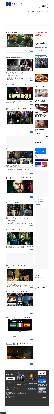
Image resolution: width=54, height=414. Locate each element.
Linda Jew (9, 50)
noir (7, 286)
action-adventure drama (11, 169)
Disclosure (36, 284)
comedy (16, 76)
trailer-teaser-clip (27, 50)
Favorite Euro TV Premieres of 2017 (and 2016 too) (18, 291)
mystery (15, 78)
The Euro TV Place (17, 3)
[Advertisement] (27, 19)
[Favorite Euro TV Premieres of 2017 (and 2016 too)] (20, 293)
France (44, 49)
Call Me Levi (18, 372)
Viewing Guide (38, 11)
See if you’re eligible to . (32, 383)
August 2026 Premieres (31, 11)
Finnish (19, 77)
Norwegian (12, 223)
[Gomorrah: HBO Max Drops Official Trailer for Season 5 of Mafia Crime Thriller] (20, 34)
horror (8, 78)
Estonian (8, 77)
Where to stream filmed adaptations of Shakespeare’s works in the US (32, 372)
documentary (25, 76)
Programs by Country (44, 11)
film (17, 77)
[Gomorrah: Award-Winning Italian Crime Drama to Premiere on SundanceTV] (20, 346)
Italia (45, 156)
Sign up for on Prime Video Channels (21, 384)
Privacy (36, 283)
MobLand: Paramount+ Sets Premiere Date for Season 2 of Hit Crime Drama (10, 393)
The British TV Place (11, 387)
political (21, 223)
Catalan (11, 285)
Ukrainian (8, 224)
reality (23, 78)
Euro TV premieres (11, 77)
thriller (24, 50)
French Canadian (24, 77)
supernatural (29, 78)
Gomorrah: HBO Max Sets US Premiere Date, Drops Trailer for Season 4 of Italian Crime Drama (18, 85)
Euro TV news (24, 196)
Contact (36, 280)
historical (30, 77)
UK (42, 50)
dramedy (10, 170)
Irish (31, 311)
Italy (38, 50)
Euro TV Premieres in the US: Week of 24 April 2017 (18, 317)
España (36, 156)
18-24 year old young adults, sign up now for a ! (43, 385)
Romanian (15, 286)
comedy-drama (24, 169)
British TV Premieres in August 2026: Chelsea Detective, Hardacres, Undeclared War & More (11, 390)
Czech (24, 221)
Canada (45, 155)
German (28, 77)
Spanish (27, 78)
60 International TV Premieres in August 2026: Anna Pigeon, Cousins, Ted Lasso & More (32, 391)
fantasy (15, 77)
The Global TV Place (32, 388)
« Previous (9, 367)
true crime (22, 130)
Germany (36, 50)
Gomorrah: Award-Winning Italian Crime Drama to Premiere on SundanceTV (18, 344)
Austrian (12, 76)
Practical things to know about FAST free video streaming (43, 394)
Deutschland (40, 156)
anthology (18, 169)
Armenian (18, 221)
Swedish (8, 79)
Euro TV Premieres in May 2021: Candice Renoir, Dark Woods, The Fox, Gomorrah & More (19, 109)
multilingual (12, 78)
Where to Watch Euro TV (38, 204)
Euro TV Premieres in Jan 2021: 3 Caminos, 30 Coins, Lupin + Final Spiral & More (18, 149)
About (36, 281)
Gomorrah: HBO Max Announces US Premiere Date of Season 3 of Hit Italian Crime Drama (19, 178)
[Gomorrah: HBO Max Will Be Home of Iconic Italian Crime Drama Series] (20, 232)
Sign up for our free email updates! (43, 7)
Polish (21, 78)
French (21, 77)
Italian (22, 50)
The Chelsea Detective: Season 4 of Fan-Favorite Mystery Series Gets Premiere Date (10, 396)
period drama (18, 78)
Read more (31, 51)
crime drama (19, 50)
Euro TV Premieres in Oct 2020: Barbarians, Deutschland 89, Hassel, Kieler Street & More (17, 201)
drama (28, 76)
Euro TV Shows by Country (39, 201)
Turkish (12, 79)
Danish (22, 76)
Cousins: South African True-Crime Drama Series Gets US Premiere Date (32, 395)
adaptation (9, 76)
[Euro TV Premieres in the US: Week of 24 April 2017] (20, 319)
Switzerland (16, 130)
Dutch (30, 76)
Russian (23, 223)
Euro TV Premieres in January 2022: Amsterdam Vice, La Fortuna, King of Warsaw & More (19, 56)
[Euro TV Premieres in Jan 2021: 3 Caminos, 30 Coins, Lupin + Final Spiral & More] (20, 151)
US (37, 157)
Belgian (14, 76)
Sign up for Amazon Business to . (43, 397)
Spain (40, 50)
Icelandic (27, 285)
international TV (29, 170)
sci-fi (24, 78)
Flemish (24, 311)
